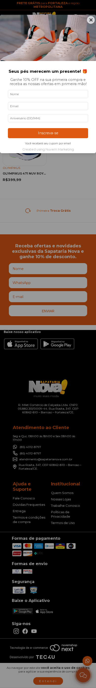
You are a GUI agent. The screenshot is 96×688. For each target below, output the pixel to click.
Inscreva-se (48, 133)
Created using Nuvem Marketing (48, 149)
